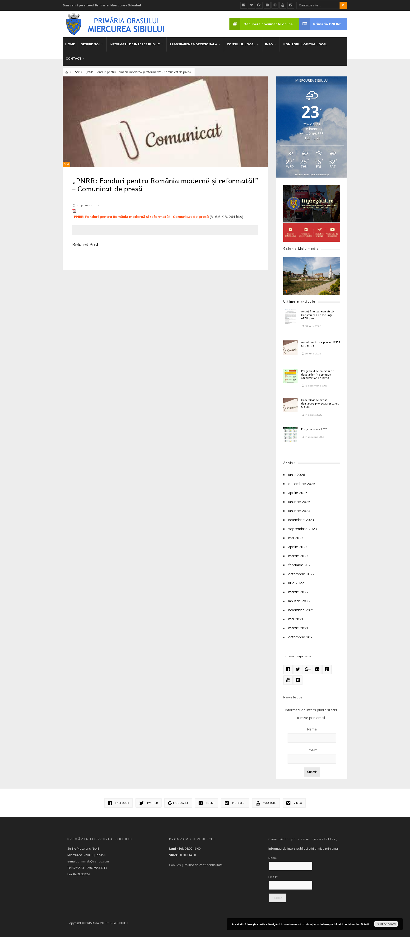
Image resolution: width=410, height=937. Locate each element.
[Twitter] (251, 5)
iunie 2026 (296, 474)
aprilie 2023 (298, 546)
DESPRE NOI (90, 44)
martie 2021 (298, 628)
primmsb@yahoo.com (93, 861)
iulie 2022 (296, 582)
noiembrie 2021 (301, 609)
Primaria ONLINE (327, 24)
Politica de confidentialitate (203, 865)
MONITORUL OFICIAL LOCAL (305, 44)
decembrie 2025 (301, 483)
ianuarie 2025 (299, 501)
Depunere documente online (268, 24)
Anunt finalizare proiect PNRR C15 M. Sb (320, 344)
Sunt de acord (386, 924)
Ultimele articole (299, 301)
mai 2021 (295, 619)
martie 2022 (298, 591)
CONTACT (73, 58)
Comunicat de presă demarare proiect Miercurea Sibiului (320, 403)
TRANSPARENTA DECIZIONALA (193, 44)
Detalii (365, 924)
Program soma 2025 (314, 429)
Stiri (77, 72)
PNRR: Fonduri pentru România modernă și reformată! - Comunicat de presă (141, 216)
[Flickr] (267, 5)
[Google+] (259, 5)
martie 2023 (298, 555)
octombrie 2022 (301, 573)
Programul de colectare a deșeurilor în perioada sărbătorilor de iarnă (318, 374)
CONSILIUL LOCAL (241, 44)
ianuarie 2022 (299, 600)
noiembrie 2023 (301, 519)
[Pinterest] (275, 5)
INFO (269, 44)
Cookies (175, 865)
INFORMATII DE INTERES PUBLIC (134, 44)
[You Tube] (282, 5)
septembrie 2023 (302, 528)
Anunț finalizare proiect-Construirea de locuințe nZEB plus (317, 314)
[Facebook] (243, 5)
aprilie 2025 (298, 492)
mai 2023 (295, 537)
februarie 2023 (300, 564)
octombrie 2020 (301, 637)
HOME (70, 44)
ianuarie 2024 (299, 510)
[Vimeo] (290, 5)
